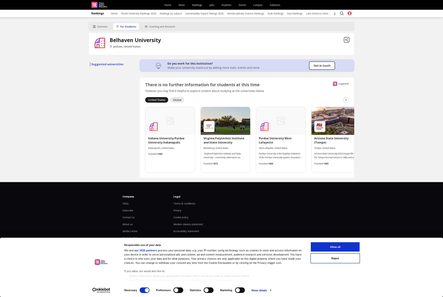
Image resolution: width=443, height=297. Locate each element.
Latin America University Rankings (325, 13)
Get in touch (322, 66)
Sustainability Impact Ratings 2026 (204, 13)
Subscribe (128, 210)
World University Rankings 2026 (138, 13)
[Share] (346, 40)
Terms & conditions (184, 203)
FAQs (126, 203)
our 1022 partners (145, 250)
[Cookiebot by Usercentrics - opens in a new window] (101, 290)
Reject (335, 258)
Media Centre (130, 231)
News (181, 5)
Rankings (197, 5)
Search (342, 13)
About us (128, 224)
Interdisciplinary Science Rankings (245, 13)
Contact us (129, 217)
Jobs (211, 5)
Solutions (275, 5)
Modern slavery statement (188, 224)
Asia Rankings (294, 13)
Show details (259, 290)
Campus (258, 5)
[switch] (178, 290)
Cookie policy (180, 217)
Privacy (177, 210)
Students (226, 5)
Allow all (335, 246)
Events (242, 5)
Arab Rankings (276, 13)
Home (167, 5)
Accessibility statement (186, 231)
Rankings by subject (171, 13)
